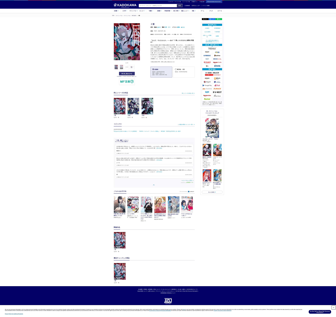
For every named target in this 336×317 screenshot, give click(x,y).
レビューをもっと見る (187, 180)
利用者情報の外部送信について (168, 293)
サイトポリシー (171, 291)
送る (219, 19)
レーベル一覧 (186, 1)
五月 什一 (168, 27)
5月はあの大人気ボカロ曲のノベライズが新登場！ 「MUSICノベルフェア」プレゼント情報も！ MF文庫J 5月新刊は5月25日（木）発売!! (147, 131)
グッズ (211, 10)
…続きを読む (158, 148)
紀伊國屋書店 (217, 28)
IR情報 (145, 289)
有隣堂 (217, 36)
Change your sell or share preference (222, 310)
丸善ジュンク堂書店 (207, 36)
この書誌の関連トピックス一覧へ (185, 124)
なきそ (159, 27)
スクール (220, 10)
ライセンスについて (165, 289)
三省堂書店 (217, 31)
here (184, 309)
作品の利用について (142, 291)
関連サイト (195, 1)
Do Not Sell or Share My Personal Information (187, 291)
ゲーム (202, 10)
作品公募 (202, 1)
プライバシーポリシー (161, 291)
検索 (179, 5)
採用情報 (150, 289)
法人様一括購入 (181, 289)
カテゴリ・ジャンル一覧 (175, 1)
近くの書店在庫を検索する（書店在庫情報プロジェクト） (212, 41)
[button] (141, 67)
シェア (212, 19)
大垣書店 (207, 28)
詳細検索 (187, 5)
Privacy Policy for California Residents (14, 313)
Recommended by (184, 191)
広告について (156, 289)
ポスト (205, 19)
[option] (121, 242)
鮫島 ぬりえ (181, 27)
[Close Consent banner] (333, 307)
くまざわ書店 (207, 31)
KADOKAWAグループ (192, 289)
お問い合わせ (151, 291)
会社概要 (140, 289)
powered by (183, 182)
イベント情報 (206, 5)
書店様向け (174, 289)
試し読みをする (128, 73)
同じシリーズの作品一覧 (187, 93)
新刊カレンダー (196, 5)
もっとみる (211, 192)
